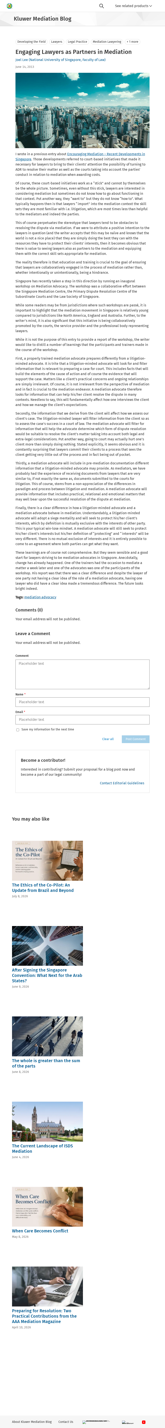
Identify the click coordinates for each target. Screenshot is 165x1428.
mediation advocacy (40, 597)
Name (20, 694)
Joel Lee (21, 60)
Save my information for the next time (47, 729)
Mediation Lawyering (107, 42)
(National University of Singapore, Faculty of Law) (67, 60)
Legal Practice (77, 42)
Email (20, 712)
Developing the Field (31, 42)
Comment (22, 656)
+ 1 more (132, 42)
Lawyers (56, 42)
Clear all (108, 739)
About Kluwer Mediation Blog (32, 1422)
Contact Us (65, 1422)
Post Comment (136, 739)
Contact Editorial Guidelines (122, 783)
